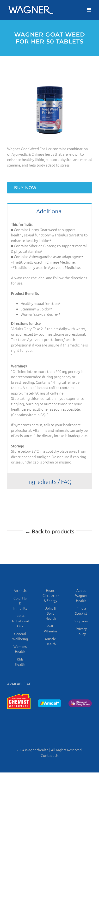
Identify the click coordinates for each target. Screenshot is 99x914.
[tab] (49, 210)
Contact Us (49, 755)
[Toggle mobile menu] (89, 9)
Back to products (49, 531)
